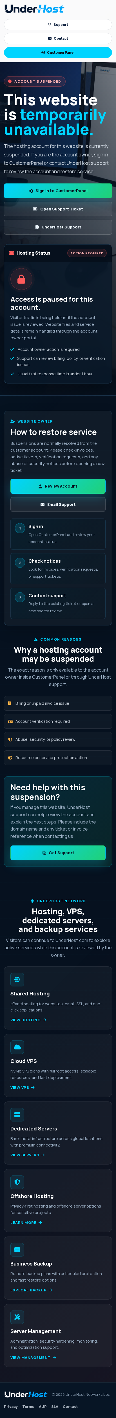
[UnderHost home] (34, 9)
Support (60, 24)
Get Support (61, 852)
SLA (54, 1406)
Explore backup (28, 1290)
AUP (43, 1406)
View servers (24, 1154)
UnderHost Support (61, 227)
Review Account (61, 486)
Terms (28, 1406)
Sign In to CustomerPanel (61, 190)
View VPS (19, 1087)
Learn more (23, 1222)
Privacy (11, 1406)
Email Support (61, 504)
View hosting (25, 1019)
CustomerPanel (61, 52)
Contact (61, 38)
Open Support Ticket (61, 209)
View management (30, 1357)
